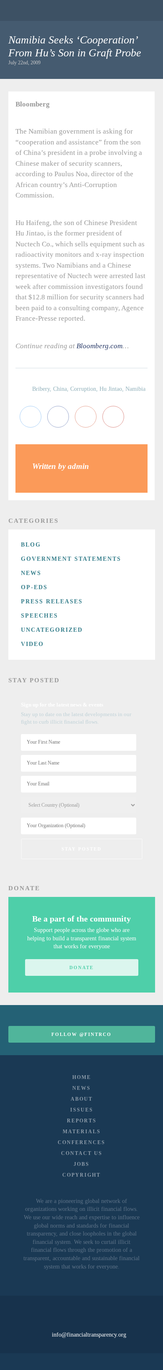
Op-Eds (34, 587)
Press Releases (52, 601)
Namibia (135, 389)
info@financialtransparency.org (89, 1335)
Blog (31, 545)
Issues (81, 1110)
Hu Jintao (110, 389)
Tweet (30, 417)
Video (32, 644)
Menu (143, 10)
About (82, 1099)
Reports (82, 1121)
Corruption (83, 389)
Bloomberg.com (99, 346)
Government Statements (71, 559)
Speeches (39, 616)
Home (81, 1077)
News (31, 573)
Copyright (81, 1175)
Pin (113, 417)
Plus (86, 417)
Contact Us (81, 1153)
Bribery (41, 389)
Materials (82, 1131)
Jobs (81, 1164)
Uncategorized (52, 630)
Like (58, 417)
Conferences (81, 1142)
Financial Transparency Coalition (29, 10)
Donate (81, 967)
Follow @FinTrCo (81, 1034)
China (60, 389)
